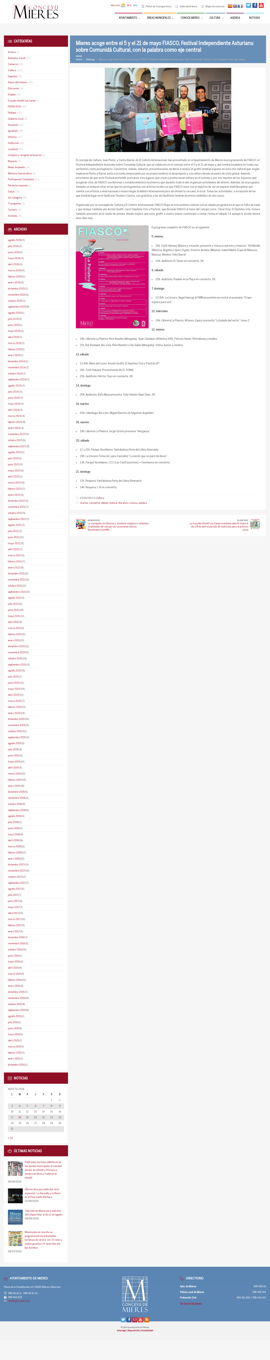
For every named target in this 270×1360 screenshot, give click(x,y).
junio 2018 (13, 828)
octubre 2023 (15, 440)
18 (20, 1117)
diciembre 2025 (16, 288)
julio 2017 (13, 895)
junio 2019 (13, 755)
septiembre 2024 (17, 379)
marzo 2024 (14, 416)
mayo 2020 (14, 689)
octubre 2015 (15, 1004)
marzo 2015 (14, 1046)
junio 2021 (13, 610)
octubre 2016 (15, 949)
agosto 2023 (14, 452)
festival (113, 503)
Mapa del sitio (134, 1331)
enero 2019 (14, 786)
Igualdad (12, 131)
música (134, 503)
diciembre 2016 (16, 937)
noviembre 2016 (16, 943)
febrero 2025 (15, 349)
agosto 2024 (15, 386)
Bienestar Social (16, 58)
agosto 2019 (14, 743)
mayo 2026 (14, 258)
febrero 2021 (14, 634)
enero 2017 (14, 931)
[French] (240, 6)
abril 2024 (13, 410)
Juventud (13, 149)
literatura (123, 503)
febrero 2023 (15, 489)
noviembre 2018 (16, 798)
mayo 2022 (14, 543)
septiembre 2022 (17, 519)
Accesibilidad (147, 1331)
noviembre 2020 (16, 652)
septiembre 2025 (17, 307)
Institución (13, 143)
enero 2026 (14, 282)
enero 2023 (14, 495)
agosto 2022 (14, 525)
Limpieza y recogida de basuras (25, 155)
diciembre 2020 (16, 646)
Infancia (12, 137)
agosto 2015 (14, 1016)
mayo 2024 (14, 404)
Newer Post (94, 521)
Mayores (12, 161)
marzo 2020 (14, 701)
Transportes (14, 204)
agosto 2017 (14, 889)
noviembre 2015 (16, 998)
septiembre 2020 (17, 665)
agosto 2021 (14, 598)
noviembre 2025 (16, 295)
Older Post (242, 521)
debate (104, 503)
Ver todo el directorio (191, 1304)
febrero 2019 (15, 780)
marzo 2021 (14, 628)
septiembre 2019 (17, 737)
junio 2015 (13, 1028)
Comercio (13, 64)
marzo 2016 (14, 974)
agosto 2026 (14, 240)
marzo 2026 (14, 270)
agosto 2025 (14, 313)
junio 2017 (13, 901)
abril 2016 (13, 968)
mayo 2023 (14, 471)
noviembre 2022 (16, 507)
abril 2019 (13, 767)
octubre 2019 (15, 731)
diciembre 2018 (16, 792)
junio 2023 (13, 464)
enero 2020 (14, 713)
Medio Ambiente (16, 167)
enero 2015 (14, 1059)
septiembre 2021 (16, 592)
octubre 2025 (15, 301)
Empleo (12, 94)
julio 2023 (13, 458)
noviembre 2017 (16, 871)
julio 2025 (13, 319)
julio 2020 (13, 677)
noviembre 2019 (16, 725)
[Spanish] (230, 6)
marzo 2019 (14, 774)
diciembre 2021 (16, 573)
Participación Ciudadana (21, 179)
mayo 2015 (14, 1034)
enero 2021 (14, 640)
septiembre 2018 (16, 810)
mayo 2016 (14, 961)
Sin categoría (15, 198)
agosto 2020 (15, 670)
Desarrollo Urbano (17, 82)
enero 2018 (14, 859)
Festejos (12, 113)
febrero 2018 (14, 852)
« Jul (10, 1138)
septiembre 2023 (17, 446)
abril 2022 (13, 549)
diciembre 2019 (16, 719)
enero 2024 (14, 428)
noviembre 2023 (16, 434)
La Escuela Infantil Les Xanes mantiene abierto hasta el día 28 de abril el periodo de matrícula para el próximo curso (219, 526)
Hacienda (13, 125)
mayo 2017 (14, 907)
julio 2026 (13, 246)
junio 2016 (13, 956)
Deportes (12, 76)
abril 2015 (13, 1040)
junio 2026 (13, 252)
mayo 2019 (14, 762)
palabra (143, 503)
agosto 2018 (14, 816)
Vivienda (12, 216)
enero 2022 (14, 568)
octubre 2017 (15, 877)
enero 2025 (14, 355)
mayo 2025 (14, 331)
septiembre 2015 (16, 1010)
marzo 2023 (14, 483)
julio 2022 (13, 531)
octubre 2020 (15, 658)
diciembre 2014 (16, 1065)
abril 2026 (13, 264)
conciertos (94, 503)
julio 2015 (13, 1022)
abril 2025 (13, 337)
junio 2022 (13, 537)
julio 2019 (13, 749)
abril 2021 (13, 622)
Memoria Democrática (20, 173)
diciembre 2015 (16, 992)
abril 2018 (13, 840)
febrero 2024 (15, 422)
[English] (235, 6)
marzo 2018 (14, 846)
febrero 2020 (15, 707)
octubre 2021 (15, 586)
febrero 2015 (14, 1053)
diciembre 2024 (16, 361)
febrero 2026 (15, 276)
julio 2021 (13, 604)
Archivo (12, 52)
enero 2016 (14, 986)
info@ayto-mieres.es (19, 1301)
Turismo (12, 210)
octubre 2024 (15, 373)
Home (79, 59)
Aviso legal (121, 1331)
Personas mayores (18, 185)
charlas (84, 503)
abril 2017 (13, 913)
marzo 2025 (14, 343)
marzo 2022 (14, 555)
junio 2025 (13, 325)
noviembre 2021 (16, 580)
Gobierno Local (16, 119)
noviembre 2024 (16, 367)
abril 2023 (13, 476)
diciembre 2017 (16, 864)
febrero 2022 (15, 561)
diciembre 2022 (16, 501)
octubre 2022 (15, 513)
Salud (11, 191)
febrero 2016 (14, 980)
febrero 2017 (14, 925)
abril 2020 (13, 695)
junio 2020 (14, 683)
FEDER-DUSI (14, 106)
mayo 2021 (14, 616)
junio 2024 (14, 398)
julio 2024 (13, 392)
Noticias (90, 59)
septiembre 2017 (16, 883)
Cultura (100, 498)
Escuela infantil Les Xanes (22, 101)
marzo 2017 (14, 919)
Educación (13, 88)
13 (35, 1112)
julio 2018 (13, 822)
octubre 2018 (15, 804)
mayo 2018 (14, 834)
